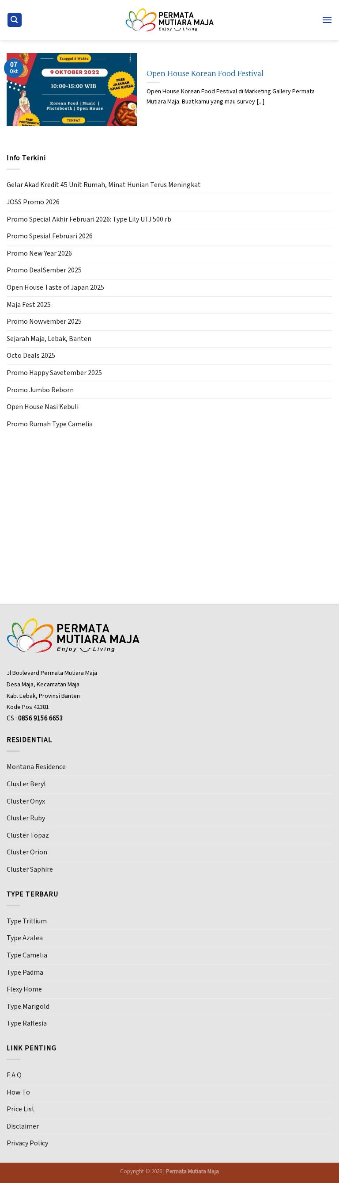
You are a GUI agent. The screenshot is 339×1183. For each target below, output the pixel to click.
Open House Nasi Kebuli (43, 407)
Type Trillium (27, 921)
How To (18, 1092)
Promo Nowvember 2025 (44, 321)
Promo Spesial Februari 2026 (50, 236)
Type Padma (25, 972)
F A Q (14, 1075)
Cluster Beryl (26, 784)
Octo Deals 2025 (31, 355)
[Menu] (327, 20)
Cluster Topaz (28, 835)
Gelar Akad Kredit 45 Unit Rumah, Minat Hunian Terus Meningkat (104, 185)
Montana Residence (36, 767)
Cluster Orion (27, 852)
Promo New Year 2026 (39, 253)
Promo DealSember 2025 (44, 270)
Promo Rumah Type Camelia (50, 424)
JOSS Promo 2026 (33, 202)
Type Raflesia (27, 1023)
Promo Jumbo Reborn (40, 390)
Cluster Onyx (26, 801)
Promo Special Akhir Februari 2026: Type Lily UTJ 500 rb (89, 219)
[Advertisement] (169, 505)
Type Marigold (28, 1006)
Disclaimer (23, 1126)
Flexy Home (24, 989)
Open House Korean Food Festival (205, 73)
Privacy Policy (27, 1143)
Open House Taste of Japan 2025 (55, 287)
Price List (21, 1109)
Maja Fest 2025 (29, 305)
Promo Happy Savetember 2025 (54, 373)
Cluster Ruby (26, 818)
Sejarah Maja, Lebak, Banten (49, 339)
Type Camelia (27, 955)
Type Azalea (25, 938)
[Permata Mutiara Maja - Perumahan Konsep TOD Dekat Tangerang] (169, 19)
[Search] (15, 20)
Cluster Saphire (30, 869)
